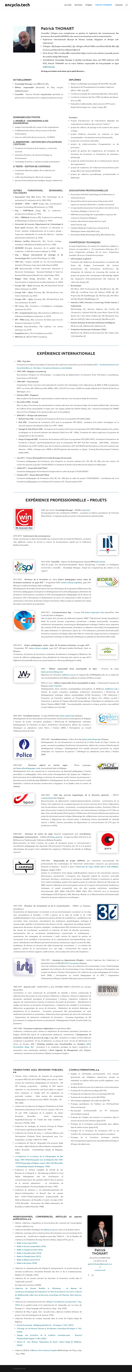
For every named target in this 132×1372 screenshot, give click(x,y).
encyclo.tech (100, 1270)
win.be (86, 510)
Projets (88, 5)
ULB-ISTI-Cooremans (69, 963)
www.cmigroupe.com (94, 612)
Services (78, 5)
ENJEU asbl (99, 866)
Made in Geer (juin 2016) (27, 1243)
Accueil (67, 5)
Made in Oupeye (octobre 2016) (30, 1249)
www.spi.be (100, 561)
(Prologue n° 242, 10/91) (45, 1325)
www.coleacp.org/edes (71, 582)
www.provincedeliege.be (52, 672)
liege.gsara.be (56, 837)
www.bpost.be (50, 798)
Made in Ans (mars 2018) (27, 1263)
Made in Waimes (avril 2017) (28, 1259)
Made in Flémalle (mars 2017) (29, 1256)
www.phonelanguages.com (28, 768)
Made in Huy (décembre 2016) (29, 1253)
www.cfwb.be (55, 686)
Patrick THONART (103, 5)
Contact (119, 5)
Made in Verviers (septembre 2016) (31, 1246)
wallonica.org (48, 67)
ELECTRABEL (112, 866)
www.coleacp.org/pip (38, 648)
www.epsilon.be (66, 715)
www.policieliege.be (91, 739)
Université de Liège (84, 866)
